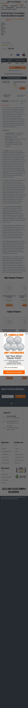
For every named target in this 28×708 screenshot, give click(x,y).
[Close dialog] (27, 334)
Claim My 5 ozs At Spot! (14, 372)
